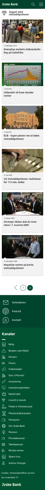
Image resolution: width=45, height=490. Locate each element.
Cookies (5, 473)
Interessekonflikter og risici (22, 473)
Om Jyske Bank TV (9, 477)
